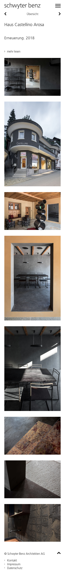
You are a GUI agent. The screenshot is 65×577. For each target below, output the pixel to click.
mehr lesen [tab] (13, 51)
